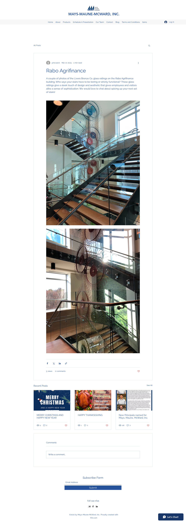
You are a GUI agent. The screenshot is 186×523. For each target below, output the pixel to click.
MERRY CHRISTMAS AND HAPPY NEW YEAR (50, 416)
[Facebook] (93, 506)
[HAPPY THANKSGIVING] (93, 400)
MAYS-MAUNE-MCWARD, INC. (93, 14)
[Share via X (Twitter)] (53, 363)
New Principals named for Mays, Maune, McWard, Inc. (133, 416)
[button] (149, 45)
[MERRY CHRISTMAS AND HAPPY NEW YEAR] (52, 400)
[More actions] (138, 62)
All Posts (37, 45)
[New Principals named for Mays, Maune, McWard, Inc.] (134, 400)
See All (149, 385)
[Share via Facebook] (47, 363)
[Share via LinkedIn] (60, 363)
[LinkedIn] (97, 506)
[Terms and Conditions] (89, 506)
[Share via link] (66, 363)
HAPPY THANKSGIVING (90, 415)
